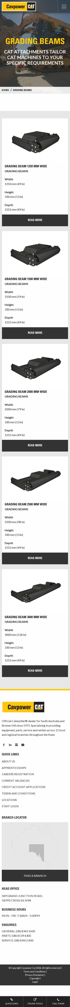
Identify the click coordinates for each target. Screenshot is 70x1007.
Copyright (34, 978)
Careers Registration (18, 774)
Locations (9, 799)
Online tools (35, 1003)
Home (5, 90)
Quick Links (11, 1003)
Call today (58, 1003)
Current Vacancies (16, 780)
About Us (8, 761)
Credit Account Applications (23, 787)
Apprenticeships (14, 767)
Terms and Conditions (18, 793)
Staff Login (10, 806)
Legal (35, 981)
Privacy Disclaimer (34, 974)
